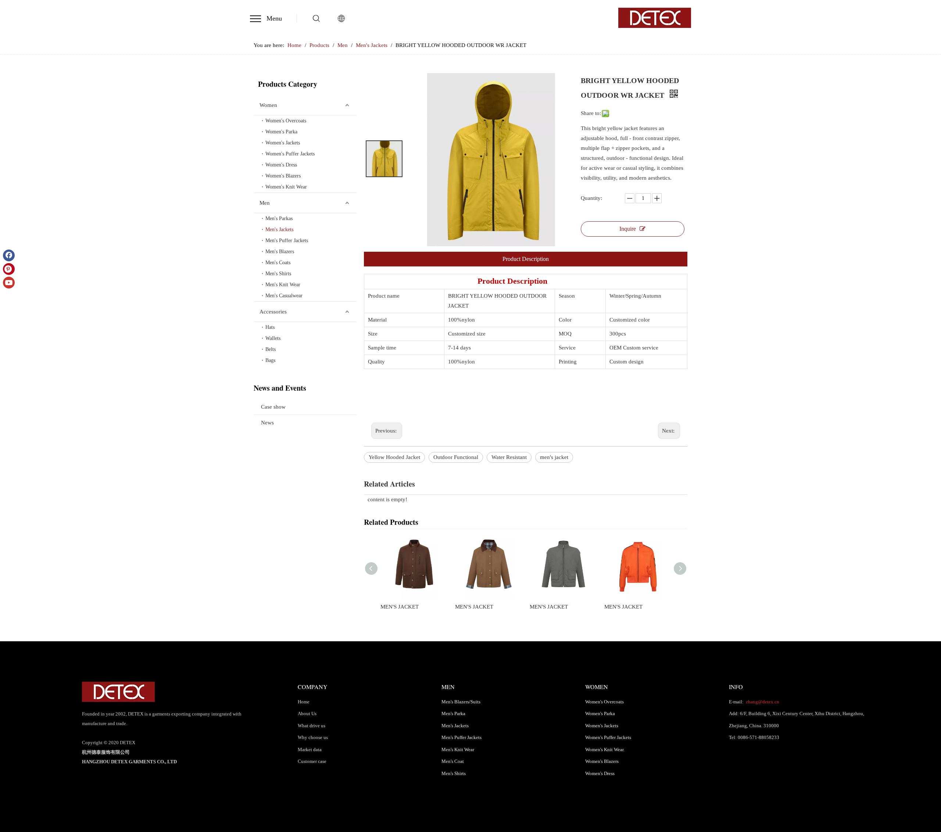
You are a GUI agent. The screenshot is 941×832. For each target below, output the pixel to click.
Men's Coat (452, 761)
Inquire (627, 229)
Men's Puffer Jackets (286, 240)
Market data (310, 749)
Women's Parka (281, 132)
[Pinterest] (9, 269)
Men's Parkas (279, 218)
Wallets (272, 338)
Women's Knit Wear (286, 187)
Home (304, 701)
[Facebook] (9, 255)
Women (268, 105)
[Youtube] (9, 282)
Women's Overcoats (285, 120)
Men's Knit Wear (282, 284)
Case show (273, 407)
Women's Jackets (282, 143)
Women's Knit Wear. (605, 749)
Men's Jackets (279, 229)
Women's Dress (281, 165)
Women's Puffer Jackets (290, 154)
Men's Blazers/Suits (460, 701)
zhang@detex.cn (762, 701)
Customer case (312, 761)
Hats (270, 327)
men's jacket (554, 457)
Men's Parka (453, 713)
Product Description (525, 259)
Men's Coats (277, 262)
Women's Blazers (283, 176)
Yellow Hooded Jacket (394, 457)
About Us (307, 713)
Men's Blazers (279, 251)
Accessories (273, 312)
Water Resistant (509, 457)
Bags (270, 360)
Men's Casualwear (284, 295)
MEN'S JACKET (399, 607)
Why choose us (313, 737)
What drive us (311, 725)
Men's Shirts (278, 273)
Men (265, 203)
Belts (270, 349)
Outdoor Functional (455, 457)
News (267, 423)
